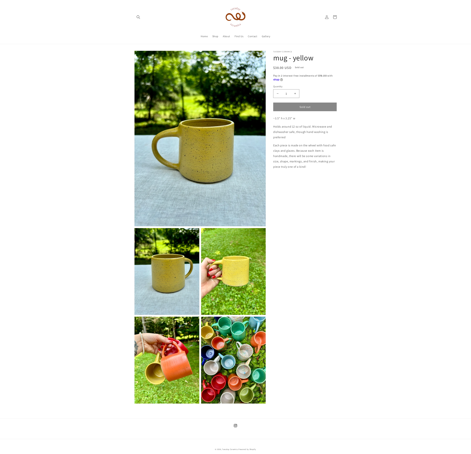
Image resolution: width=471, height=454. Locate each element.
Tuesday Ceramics (230, 449)
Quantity (277, 86)
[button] (138, 17)
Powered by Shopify (247, 449)
